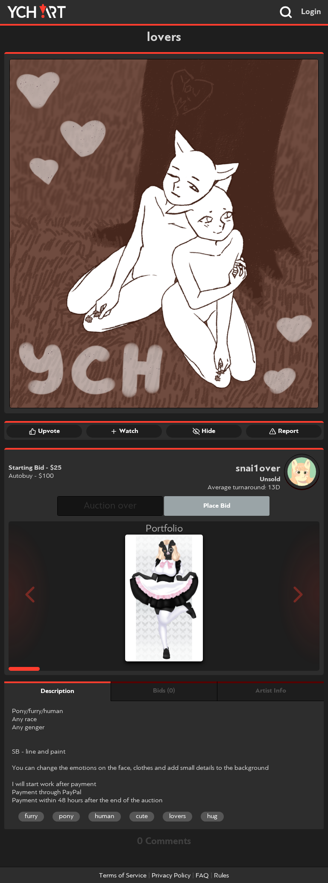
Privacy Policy (171, 875)
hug (212, 816)
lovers (177, 816)
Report (288, 431)
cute (142, 816)
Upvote (49, 431)
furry (31, 816)
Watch (128, 431)
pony (66, 816)
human (104, 816)
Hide (208, 431)
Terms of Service (122, 875)
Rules (221, 875)
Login (311, 12)
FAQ (202, 875)
